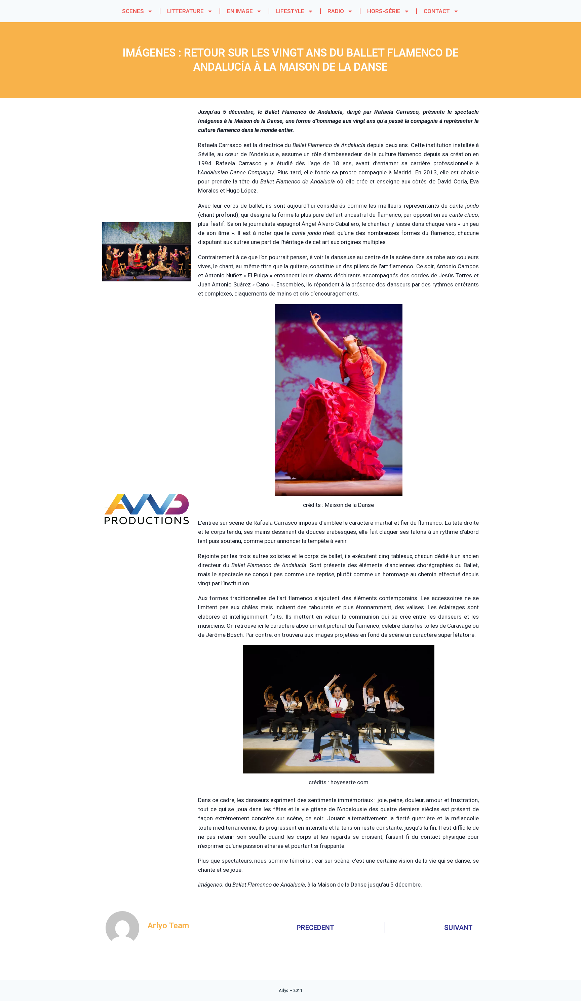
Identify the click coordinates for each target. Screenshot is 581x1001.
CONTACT (437, 11)
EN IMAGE (240, 11)
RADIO (335, 11)
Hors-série (383, 11)
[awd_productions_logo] (147, 550)
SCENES (133, 11)
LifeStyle (290, 11)
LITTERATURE (185, 11)
